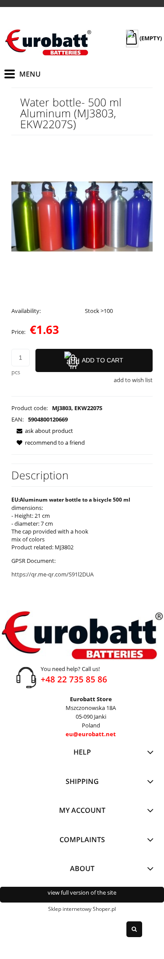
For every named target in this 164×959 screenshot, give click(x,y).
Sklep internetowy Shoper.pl (82, 909)
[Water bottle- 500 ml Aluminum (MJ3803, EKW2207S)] (82, 216)
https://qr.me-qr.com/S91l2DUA (52, 574)
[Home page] (48, 42)
